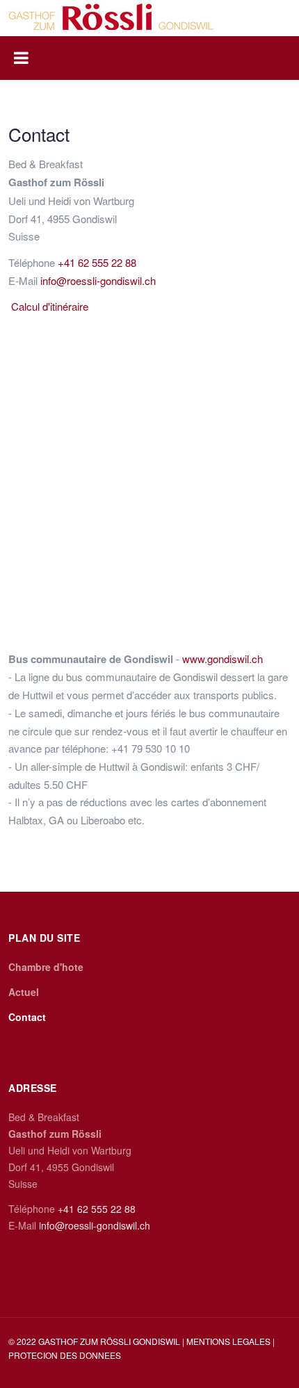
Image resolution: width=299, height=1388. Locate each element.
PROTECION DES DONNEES (64, 1355)
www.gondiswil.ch (222, 658)
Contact (27, 1017)
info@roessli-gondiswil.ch (98, 280)
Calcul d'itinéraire (49, 306)
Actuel (23, 992)
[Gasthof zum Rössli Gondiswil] (111, 16)
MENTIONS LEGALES (229, 1341)
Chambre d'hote (45, 967)
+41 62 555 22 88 (97, 262)
